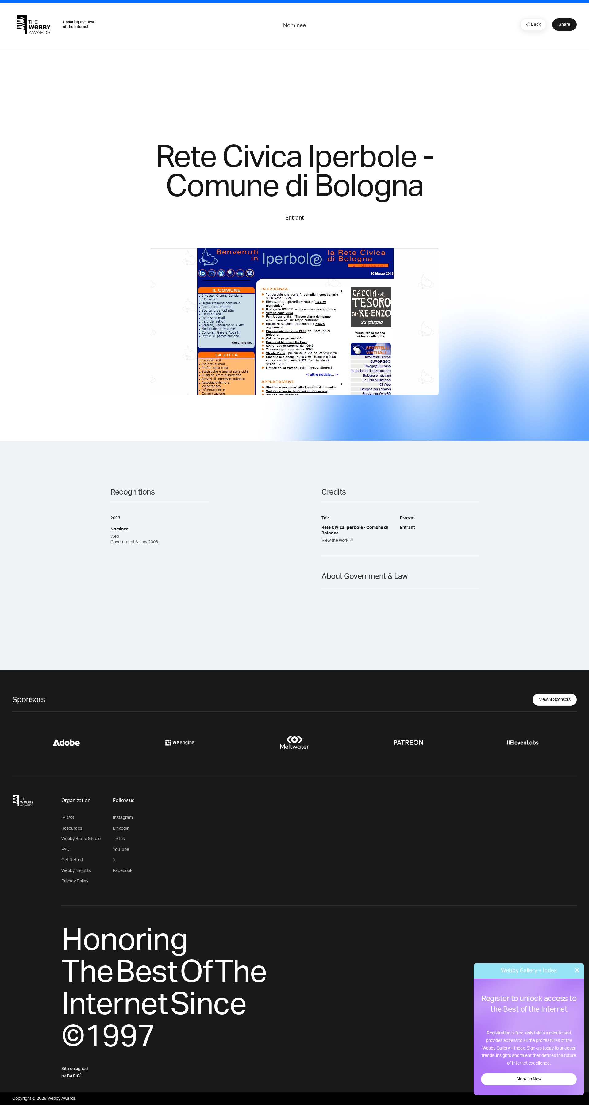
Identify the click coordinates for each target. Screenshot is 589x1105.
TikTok (119, 839)
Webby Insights (76, 871)
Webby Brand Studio (81, 839)
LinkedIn (121, 828)
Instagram (123, 818)
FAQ (65, 849)
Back (536, 24)
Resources (71, 828)
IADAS (67, 818)
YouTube (121, 849)
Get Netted (72, 860)
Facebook (122, 871)
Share (564, 24)
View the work (334, 540)
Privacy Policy (74, 881)
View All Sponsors (555, 700)
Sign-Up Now (528, 1079)
